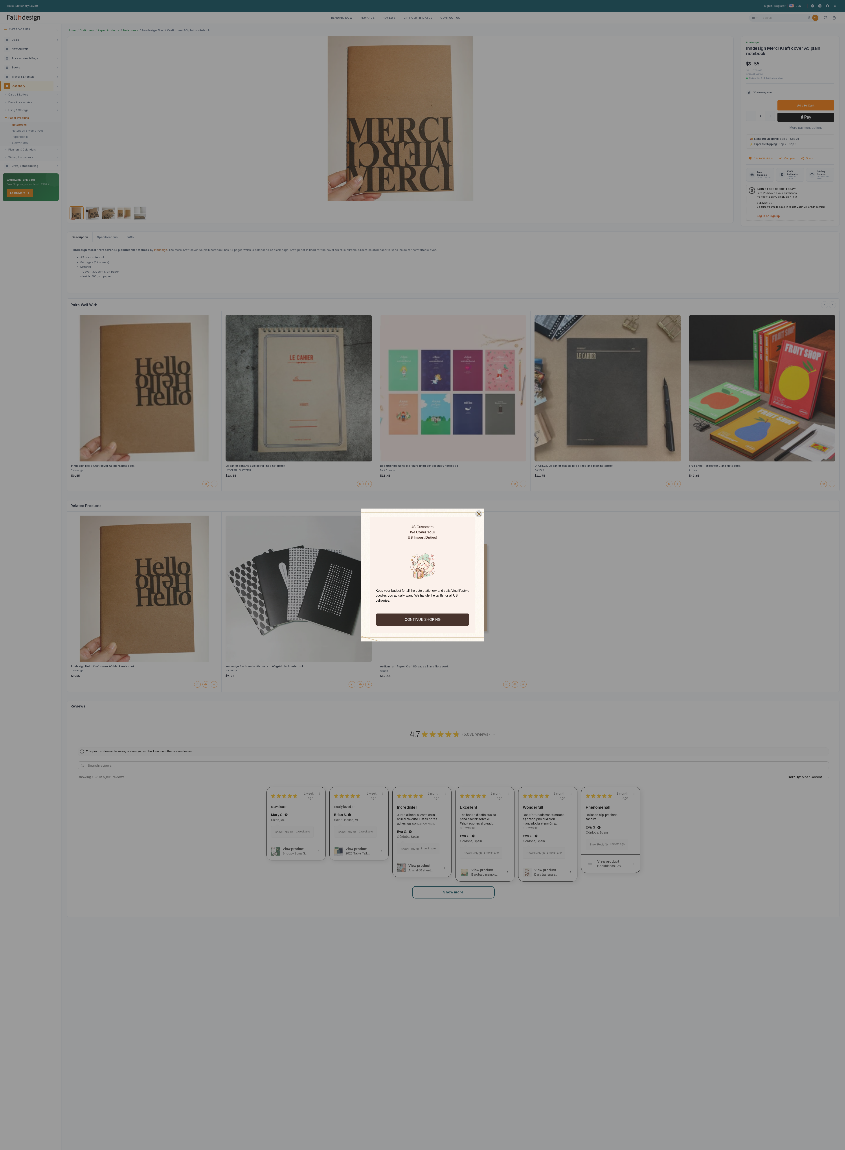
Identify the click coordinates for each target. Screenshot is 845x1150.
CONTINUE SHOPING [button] (423, 619)
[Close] (479, 514)
